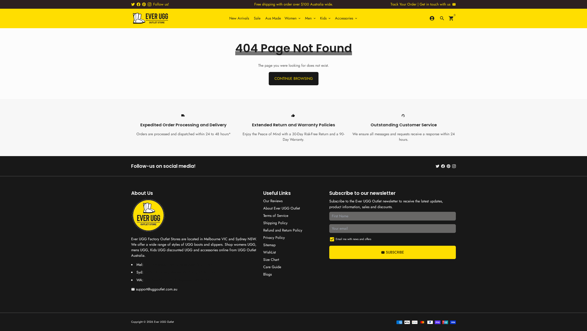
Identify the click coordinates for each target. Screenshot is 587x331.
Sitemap (269, 245)
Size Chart (271, 259)
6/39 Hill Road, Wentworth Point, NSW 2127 (179, 272)
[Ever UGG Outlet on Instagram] (149, 4)
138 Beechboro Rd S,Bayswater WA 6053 (176, 280)
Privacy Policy (274, 237)
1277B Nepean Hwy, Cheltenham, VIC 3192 (178, 264)
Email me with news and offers (353, 239)
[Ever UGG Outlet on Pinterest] (144, 4)
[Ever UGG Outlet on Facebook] (138, 4)
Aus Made (273, 18)
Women (293, 18)
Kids (325, 18)
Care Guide (272, 267)
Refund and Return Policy (282, 230)
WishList (269, 252)
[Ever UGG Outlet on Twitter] (133, 4)
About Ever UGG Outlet (281, 208)
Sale (257, 18)
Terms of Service (275, 215)
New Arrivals (239, 18)
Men (310, 18)
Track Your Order (403, 4)
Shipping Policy (275, 223)
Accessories (346, 18)
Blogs (267, 274)
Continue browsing (293, 78)
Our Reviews (272, 201)
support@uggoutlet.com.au (154, 289)
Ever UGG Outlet (164, 322)
